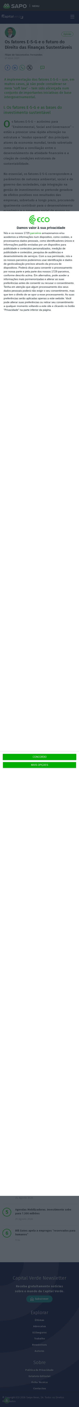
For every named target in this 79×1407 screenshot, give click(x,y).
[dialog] (39, 703)
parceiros (35, 233)
